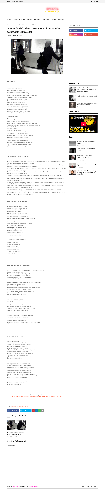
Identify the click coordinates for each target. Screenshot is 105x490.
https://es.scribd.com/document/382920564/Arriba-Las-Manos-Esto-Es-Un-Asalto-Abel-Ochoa (37, 396)
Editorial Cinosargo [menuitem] (33, 19)
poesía (12, 24)
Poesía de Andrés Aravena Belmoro (86, 148)
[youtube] (97, 1)
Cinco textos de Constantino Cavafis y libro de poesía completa (87, 103)
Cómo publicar (19, 1)
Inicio (8, 24)
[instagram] (94, 1)
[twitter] (92, 1)
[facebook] (89, 1)
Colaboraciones (21, 406)
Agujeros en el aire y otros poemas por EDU (87, 164)
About (13, 1)
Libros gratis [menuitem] (46, 19)
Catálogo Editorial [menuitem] (19, 19)
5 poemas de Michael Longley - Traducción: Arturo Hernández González (85, 157)
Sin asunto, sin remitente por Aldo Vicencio (86, 142)
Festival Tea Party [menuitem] (58, 19)
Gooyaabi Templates (33, 486)
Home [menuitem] (9, 19)
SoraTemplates (16, 486)
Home (8, 1)
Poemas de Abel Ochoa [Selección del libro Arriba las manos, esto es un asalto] (15, 432)
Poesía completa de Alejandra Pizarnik (87, 96)
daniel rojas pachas (12, 35)
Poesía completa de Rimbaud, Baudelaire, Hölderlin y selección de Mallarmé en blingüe (86, 89)
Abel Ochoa (13, 406)
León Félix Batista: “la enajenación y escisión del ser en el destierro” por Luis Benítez (86, 172)
